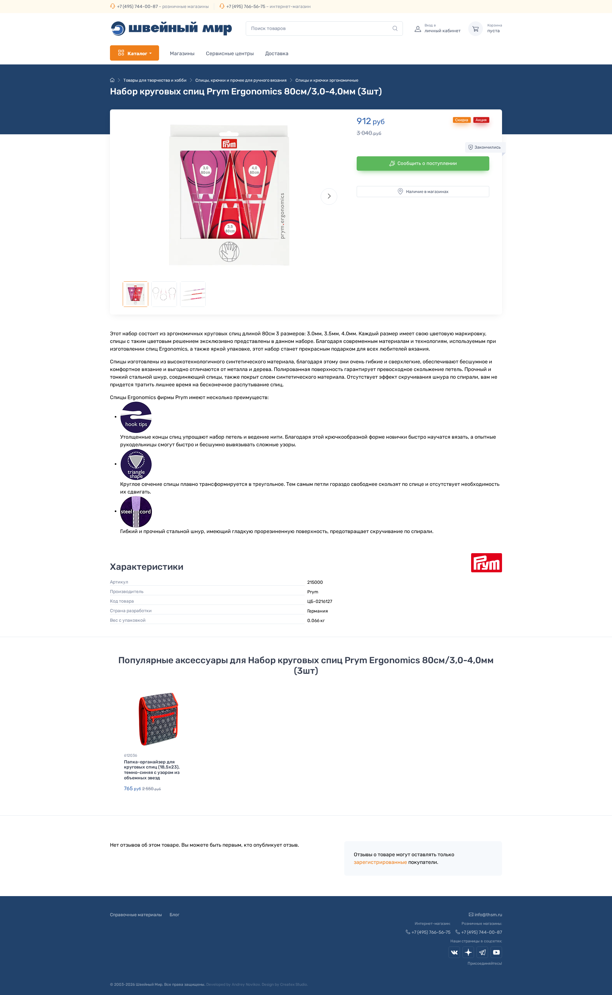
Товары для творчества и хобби (154, 80)
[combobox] (324, 28)
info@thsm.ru (488, 914)
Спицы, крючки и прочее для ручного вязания (241, 80)
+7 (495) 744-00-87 (137, 6)
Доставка (276, 53)
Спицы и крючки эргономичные (326, 80)
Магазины (182, 53)
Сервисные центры (230, 53)
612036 (130, 755)
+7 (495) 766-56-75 (245, 6)
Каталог (137, 53)
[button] (230, 195)
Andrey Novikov (246, 984)
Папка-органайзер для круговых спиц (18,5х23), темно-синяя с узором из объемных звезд (152, 770)
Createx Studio (293, 984)
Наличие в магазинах (427, 191)
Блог (174, 914)
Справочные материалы (136, 914)
